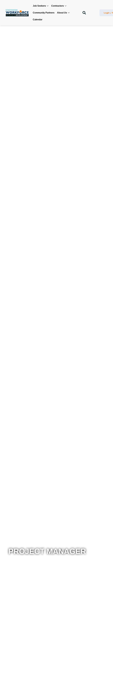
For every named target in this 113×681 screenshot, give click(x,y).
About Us (62, 13)
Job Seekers (39, 6)
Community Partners (43, 13)
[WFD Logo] (17, 12)
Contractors (57, 6)
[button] (84, 12)
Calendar (37, 19)
